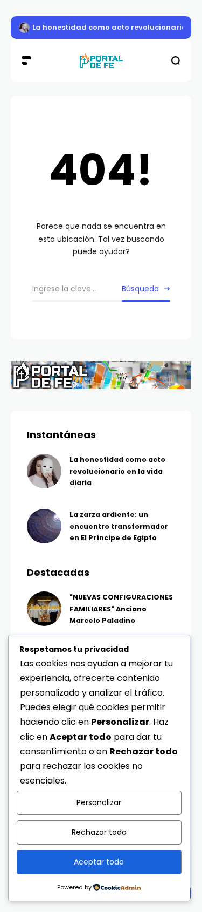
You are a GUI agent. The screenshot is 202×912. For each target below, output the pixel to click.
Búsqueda (140, 288)
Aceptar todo (99, 861)
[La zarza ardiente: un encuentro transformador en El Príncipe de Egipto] (44, 526)
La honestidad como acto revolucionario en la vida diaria (117, 471)
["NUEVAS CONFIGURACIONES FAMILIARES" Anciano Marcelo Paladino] (44, 608)
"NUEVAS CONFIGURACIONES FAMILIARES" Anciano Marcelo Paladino (121, 609)
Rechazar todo (99, 832)
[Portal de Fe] (101, 61)
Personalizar (98, 802)
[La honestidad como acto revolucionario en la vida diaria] (24, 27)
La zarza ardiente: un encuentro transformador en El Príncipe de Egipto (118, 526)
